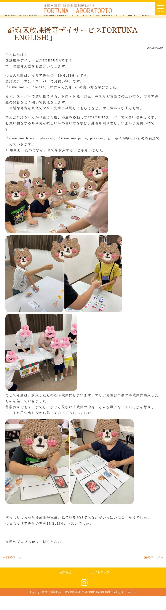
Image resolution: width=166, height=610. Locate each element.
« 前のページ (12, 557)
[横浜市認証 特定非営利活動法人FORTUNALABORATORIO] (77, 8)
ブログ (84, 15)
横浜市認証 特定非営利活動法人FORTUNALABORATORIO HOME (40, 15)
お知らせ (65, 572)
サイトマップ (100, 572)
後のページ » (153, 557)
